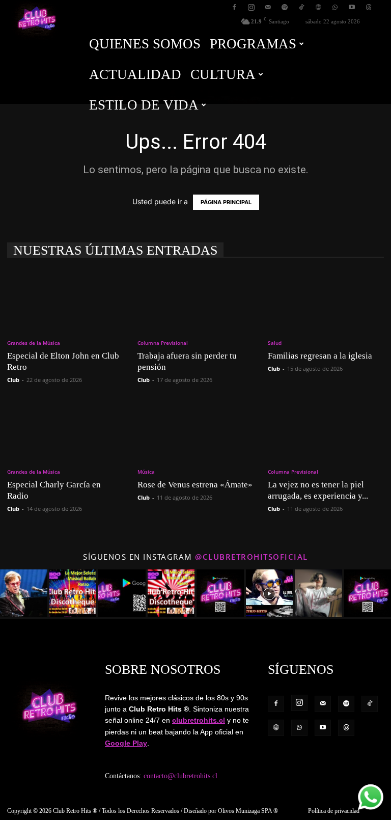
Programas (253, 43)
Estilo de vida (144, 105)
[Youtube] (351, 7)
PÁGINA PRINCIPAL (226, 202)
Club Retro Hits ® (75, 810)
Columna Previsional (162, 342)
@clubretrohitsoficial (251, 557)
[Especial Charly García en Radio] (65, 429)
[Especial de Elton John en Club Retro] (65, 300)
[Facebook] (234, 7)
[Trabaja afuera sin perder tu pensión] (195, 300)
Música (146, 471)
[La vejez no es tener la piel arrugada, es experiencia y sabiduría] (326, 429)
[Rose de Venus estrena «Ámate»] (195, 429)
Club (13, 380)
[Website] (318, 7)
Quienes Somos (145, 43)
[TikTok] (301, 7)
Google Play (126, 743)
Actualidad (135, 74)
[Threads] (368, 7)
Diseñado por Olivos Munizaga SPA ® (231, 810)
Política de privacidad (333, 810)
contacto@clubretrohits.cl (180, 776)
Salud (275, 342)
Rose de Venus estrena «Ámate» (195, 484)
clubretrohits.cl (198, 720)
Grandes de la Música (33, 342)
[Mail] (267, 7)
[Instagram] (251, 7)
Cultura (223, 74)
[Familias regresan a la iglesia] (326, 300)
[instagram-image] (23, 593)
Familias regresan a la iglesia (320, 356)
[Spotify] (284, 7)
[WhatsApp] (335, 7)
